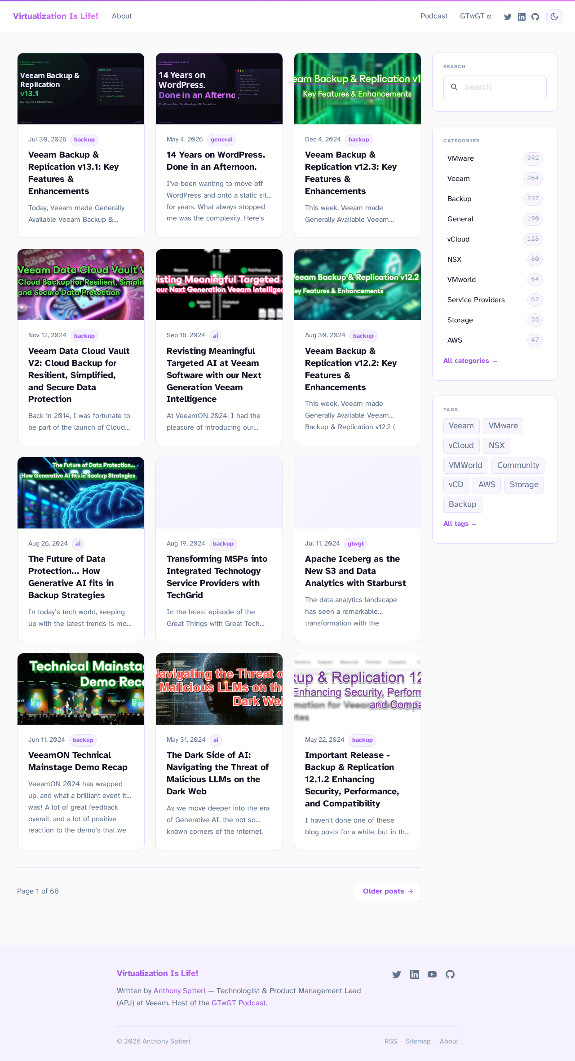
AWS (486, 484)
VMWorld (465, 465)
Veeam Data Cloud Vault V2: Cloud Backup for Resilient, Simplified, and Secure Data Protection (79, 376)
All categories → (470, 361)
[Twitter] (508, 16)
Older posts (383, 891)
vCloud (461, 445)
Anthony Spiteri (180, 991)
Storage (524, 484)
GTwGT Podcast (239, 1003)
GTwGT (472, 16)
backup (84, 139)
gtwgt (356, 544)
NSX (497, 445)
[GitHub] (535, 16)
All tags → (460, 524)
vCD (456, 484)
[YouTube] (432, 974)
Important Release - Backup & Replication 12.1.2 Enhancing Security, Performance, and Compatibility (352, 780)
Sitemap (418, 1041)
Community (518, 465)
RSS (391, 1041)
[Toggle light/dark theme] (554, 16)
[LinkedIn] (521, 16)
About (122, 16)
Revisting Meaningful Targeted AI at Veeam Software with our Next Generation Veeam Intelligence (214, 376)
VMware (503, 426)
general (221, 139)
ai (215, 336)
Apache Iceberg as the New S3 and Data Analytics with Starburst (355, 571)
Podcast (434, 16)
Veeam (461, 426)
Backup (463, 504)
